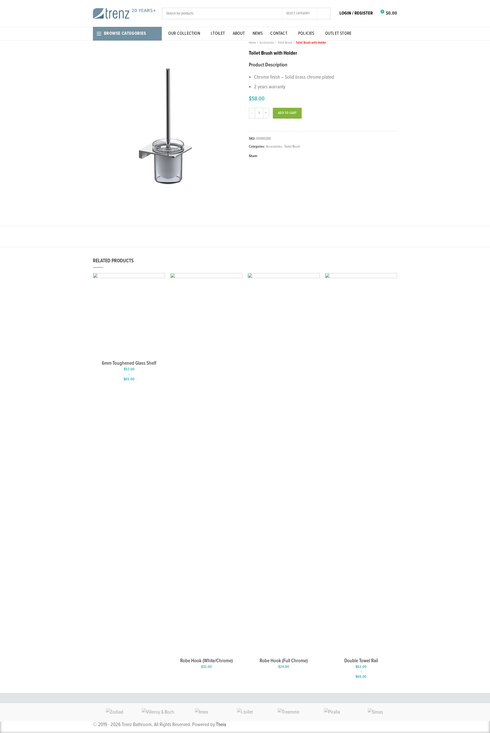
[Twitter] (269, 156)
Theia (221, 725)
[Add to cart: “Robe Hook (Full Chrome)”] (316, 281)
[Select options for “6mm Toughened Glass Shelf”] (161, 281)
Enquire (238, 293)
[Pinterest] (274, 156)
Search (323, 13)
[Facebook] (263, 156)
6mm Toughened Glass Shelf (129, 363)
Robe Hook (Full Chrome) (284, 661)
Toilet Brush (285, 43)
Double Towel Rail (361, 661)
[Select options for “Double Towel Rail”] (393, 281)
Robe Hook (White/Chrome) (206, 661)
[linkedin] (280, 156)
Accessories (267, 43)
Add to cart (287, 113)
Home (252, 43)
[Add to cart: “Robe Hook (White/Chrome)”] (238, 281)
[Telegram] (286, 156)
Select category (298, 13)
